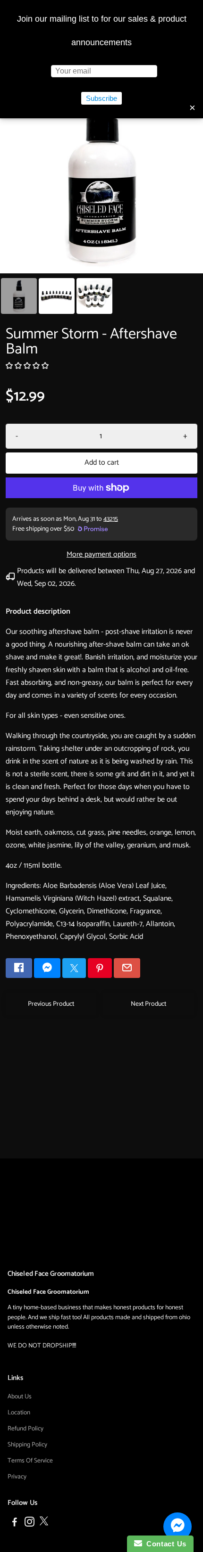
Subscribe (101, 98)
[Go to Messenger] (47, 968)
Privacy (17, 1476)
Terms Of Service (30, 1460)
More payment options (101, 554)
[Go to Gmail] (127, 968)
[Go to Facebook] (19, 968)
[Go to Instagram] (29, 1523)
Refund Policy (25, 1428)
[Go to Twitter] (74, 968)
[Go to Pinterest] (99, 968)
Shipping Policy (27, 1444)
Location (19, 1412)
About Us (20, 1396)
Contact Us (164, 1544)
